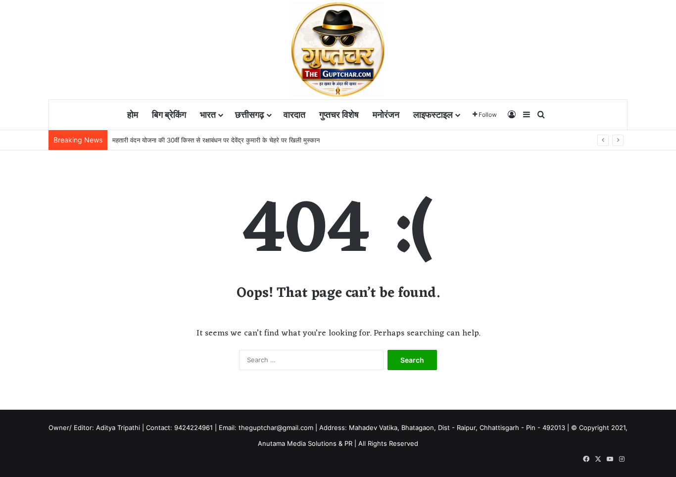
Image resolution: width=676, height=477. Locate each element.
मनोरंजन (386, 114)
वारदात (294, 114)
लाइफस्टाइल (433, 114)
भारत (208, 114)
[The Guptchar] (338, 49)
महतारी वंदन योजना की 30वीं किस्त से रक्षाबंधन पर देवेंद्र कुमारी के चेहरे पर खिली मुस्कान (216, 140)
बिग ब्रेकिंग (169, 114)
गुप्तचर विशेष (339, 114)
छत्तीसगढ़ (249, 114)
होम (132, 114)
